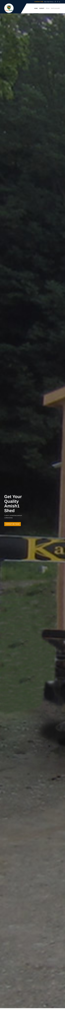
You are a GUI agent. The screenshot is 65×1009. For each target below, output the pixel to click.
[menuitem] (36, 8)
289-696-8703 (48, 1)
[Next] (61, 510)
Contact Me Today (12, 524)
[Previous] (3, 510)
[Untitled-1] (9, 8)
